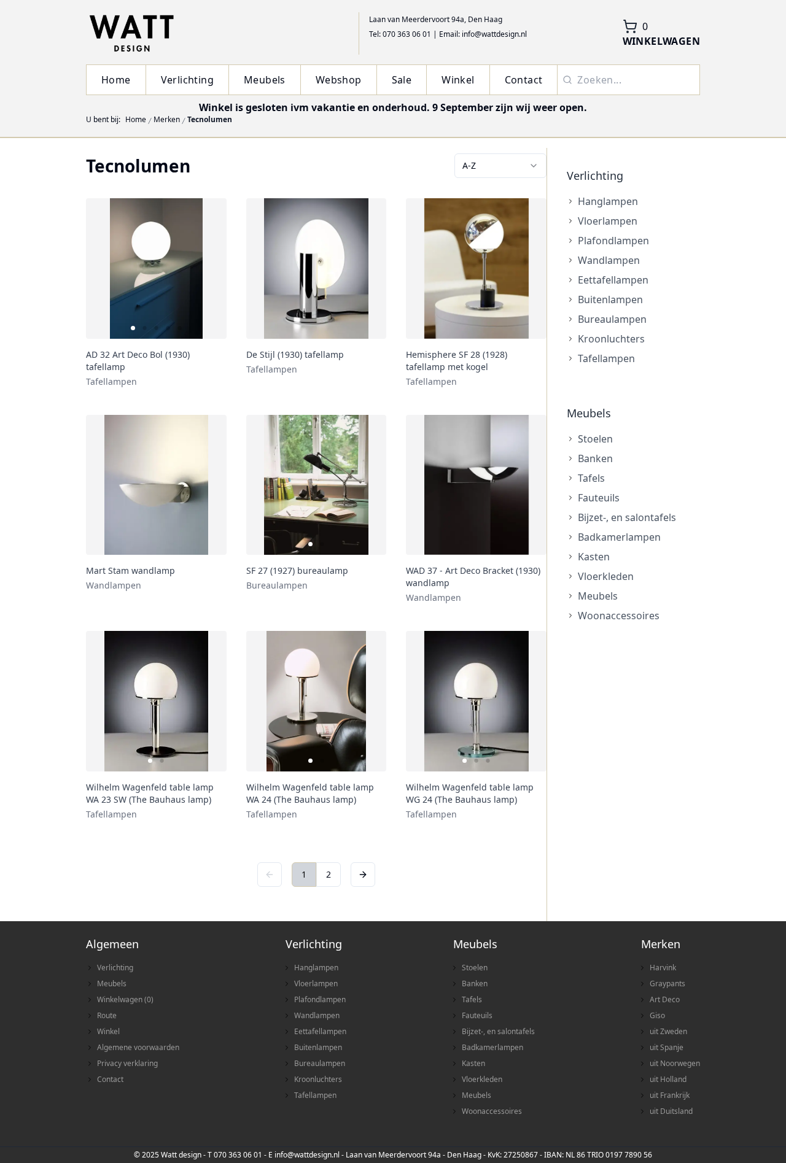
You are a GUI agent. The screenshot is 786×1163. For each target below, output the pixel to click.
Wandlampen (609, 260)
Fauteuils (599, 497)
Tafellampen (606, 358)
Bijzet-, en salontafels (627, 517)
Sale (402, 80)
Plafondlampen (613, 240)
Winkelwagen (125, 999)
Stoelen (595, 439)
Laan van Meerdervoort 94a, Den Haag (435, 19)
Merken (167, 120)
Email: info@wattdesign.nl (483, 34)
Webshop (339, 80)
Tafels (591, 478)
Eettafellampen (613, 280)
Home (116, 80)
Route (107, 1015)
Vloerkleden (606, 576)
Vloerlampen (607, 221)
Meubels (265, 80)
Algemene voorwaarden (138, 1047)
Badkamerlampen (619, 537)
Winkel (458, 80)
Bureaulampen (612, 319)
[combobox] (500, 165)
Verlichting (187, 80)
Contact (524, 80)
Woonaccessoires (619, 615)
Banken (595, 458)
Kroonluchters (611, 339)
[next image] (209, 268)
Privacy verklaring (127, 1063)
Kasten (594, 556)
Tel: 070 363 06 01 (400, 34)
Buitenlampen (610, 299)
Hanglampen (608, 201)
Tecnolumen (209, 120)
